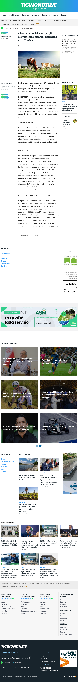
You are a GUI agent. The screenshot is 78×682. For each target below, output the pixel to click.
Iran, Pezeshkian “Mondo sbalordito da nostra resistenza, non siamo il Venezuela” (19, 361)
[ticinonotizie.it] (39, 5)
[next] (76, 28)
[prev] (73, 28)
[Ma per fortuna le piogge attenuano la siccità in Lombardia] (28, 464)
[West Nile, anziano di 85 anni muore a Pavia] (75, 121)
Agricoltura (5, 33)
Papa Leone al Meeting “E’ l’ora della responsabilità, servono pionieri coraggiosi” (57, 394)
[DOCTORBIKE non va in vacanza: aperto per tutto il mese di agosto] (49, 531)
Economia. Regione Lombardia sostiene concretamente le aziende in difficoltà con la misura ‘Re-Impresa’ (30, 545)
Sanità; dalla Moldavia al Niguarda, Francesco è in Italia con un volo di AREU (69, 42)
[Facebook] (36, 240)
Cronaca (3, 539)
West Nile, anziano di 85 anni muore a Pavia (19, 28)
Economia (24, 539)
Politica (64, 102)
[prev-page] (63, 132)
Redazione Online (6, 36)
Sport (22, 567)
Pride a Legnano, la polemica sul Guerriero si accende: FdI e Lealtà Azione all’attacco (69, 107)
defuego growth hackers (68, 676)
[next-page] (66, 132)
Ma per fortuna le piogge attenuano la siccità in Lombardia (27, 477)
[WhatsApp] (50, 240)
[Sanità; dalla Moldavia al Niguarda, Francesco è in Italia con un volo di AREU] (10, 531)
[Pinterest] (45, 240)
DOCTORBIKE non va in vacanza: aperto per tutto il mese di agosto (48, 543)
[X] (41, 240)
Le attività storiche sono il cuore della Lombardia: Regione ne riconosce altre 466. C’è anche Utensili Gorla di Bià (49, 573)
